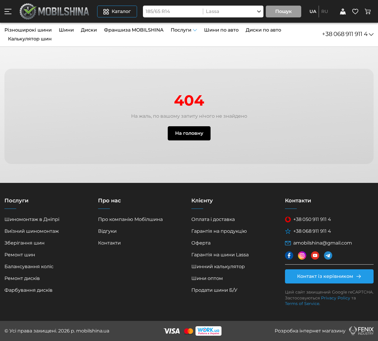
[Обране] (355, 11)
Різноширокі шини (28, 30)
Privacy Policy (335, 298)
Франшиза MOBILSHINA (134, 30)
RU (324, 11)
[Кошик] (368, 11)
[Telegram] (328, 255)
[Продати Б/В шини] (343, 11)
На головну (189, 133)
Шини (66, 30)
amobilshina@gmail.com (322, 243)
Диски (89, 30)
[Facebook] (289, 255)
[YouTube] (315, 255)
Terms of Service (302, 303)
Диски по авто (263, 30)
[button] (8, 11)
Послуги (181, 30)
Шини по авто (221, 30)
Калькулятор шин (30, 39)
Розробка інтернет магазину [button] (310, 331)
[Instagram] (302, 255)
